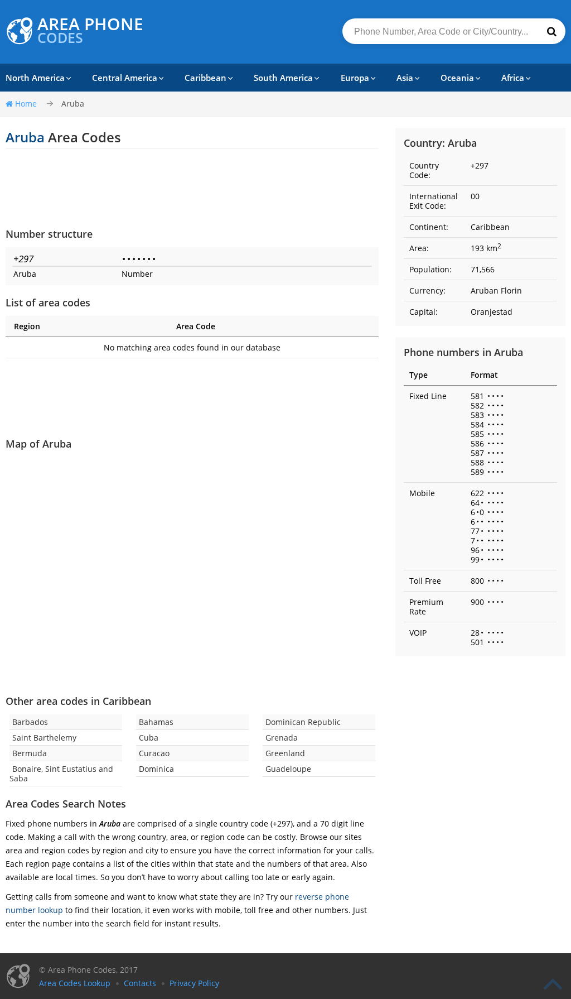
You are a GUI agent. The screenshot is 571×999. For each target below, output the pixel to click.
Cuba (148, 737)
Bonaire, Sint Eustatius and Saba (61, 773)
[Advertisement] (192, 187)
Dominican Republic (303, 722)
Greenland (285, 753)
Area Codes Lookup (74, 983)
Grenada (281, 737)
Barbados (30, 722)
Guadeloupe (288, 768)
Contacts (140, 983)
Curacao (154, 753)
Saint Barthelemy (44, 737)
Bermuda (29, 753)
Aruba (72, 103)
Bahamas (156, 722)
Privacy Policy (194, 983)
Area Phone (90, 30)
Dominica (156, 768)
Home (26, 103)
